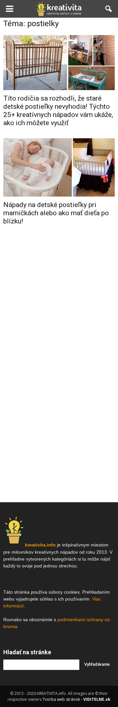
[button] (109, 9)
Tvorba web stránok (61, 699)
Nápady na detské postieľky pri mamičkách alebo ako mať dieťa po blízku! (56, 213)
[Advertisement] (59, 295)
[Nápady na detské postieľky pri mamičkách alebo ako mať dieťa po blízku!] (59, 167)
